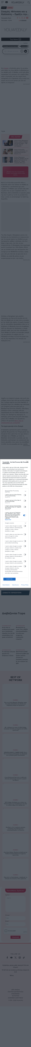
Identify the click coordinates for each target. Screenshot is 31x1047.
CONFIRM (9, 579)
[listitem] (15, 491)
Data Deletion (6, 585)
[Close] (27, 462)
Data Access (15, 585)
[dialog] (15, 523)
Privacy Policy (24, 585)
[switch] (24, 495)
